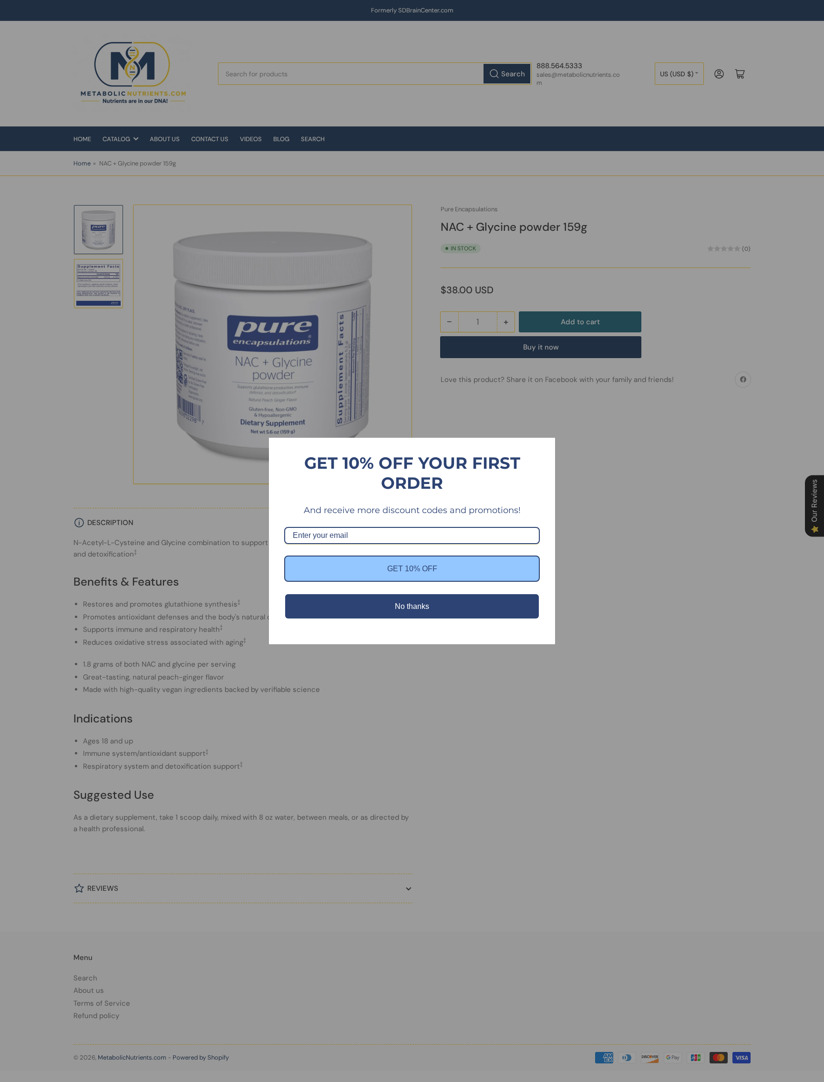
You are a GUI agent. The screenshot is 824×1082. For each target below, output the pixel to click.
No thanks (412, 606)
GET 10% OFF (412, 569)
